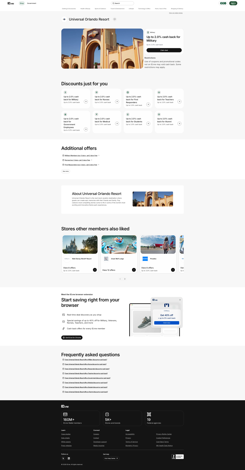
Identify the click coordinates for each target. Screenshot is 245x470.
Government (31, 3)
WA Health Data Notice (164, 446)
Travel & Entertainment (117, 8)
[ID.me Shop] (12, 3)
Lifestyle (131, 8)
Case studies (65, 434)
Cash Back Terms (162, 442)
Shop (22, 3)
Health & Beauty (85, 8)
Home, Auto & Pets (160, 8)
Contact (96, 438)
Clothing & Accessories (69, 8)
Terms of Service (132, 442)
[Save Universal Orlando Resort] (114, 19)
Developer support (100, 442)
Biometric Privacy (132, 446)
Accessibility (130, 434)
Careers (96, 434)
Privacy (128, 438)
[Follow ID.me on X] (63, 458)
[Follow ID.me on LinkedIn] (69, 458)
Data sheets (65, 438)
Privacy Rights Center (164, 434)
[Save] (94, 238)
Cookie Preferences (163, 438)
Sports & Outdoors (100, 8)
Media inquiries (98, 446)
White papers (66, 442)
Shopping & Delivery (177, 8)
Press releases (66, 446)
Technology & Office (144, 8)
